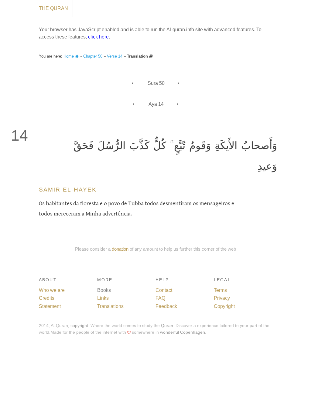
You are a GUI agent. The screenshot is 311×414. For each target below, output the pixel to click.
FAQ (160, 298)
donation (120, 249)
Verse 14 (114, 56)
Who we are (52, 290)
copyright (79, 325)
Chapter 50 (92, 56)
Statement (50, 306)
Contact (164, 290)
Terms (220, 290)
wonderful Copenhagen (182, 332)
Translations (110, 306)
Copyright (224, 306)
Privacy (222, 298)
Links (103, 298)
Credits (46, 298)
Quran (167, 325)
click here (98, 36)
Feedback (166, 306)
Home (69, 56)
